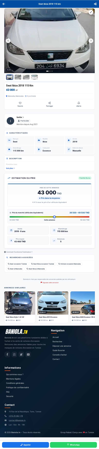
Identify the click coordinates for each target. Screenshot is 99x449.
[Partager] (95, 4)
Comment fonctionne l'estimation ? (19, 252)
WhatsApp (75, 445)
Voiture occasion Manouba (70, 264)
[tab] (47, 71)
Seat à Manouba (16, 269)
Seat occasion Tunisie (18, 264)
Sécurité (9, 396)
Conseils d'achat (60, 355)
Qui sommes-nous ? (14, 374)
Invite (19, 117)
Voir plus (9, 168)
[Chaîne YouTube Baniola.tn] (28, 354)
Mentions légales (13, 379)
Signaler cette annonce (50, 283)
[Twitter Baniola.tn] (21, 354)
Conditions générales (15, 383)
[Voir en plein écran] (91, 12)
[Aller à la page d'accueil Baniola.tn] (17, 331)
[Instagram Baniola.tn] (14, 354)
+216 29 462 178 (16, 416)
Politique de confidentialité (17, 388)
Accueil (56, 337)
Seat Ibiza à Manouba (37, 269)
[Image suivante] (91, 40)
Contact (56, 359)
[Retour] (4, 4)
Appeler (27, 445)
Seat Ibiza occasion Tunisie (43, 264)
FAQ (7, 392)
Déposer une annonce (62, 346)
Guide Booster (59, 350)
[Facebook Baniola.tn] (7, 354)
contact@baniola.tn (17, 420)
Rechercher (57, 342)
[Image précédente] (8, 40)
